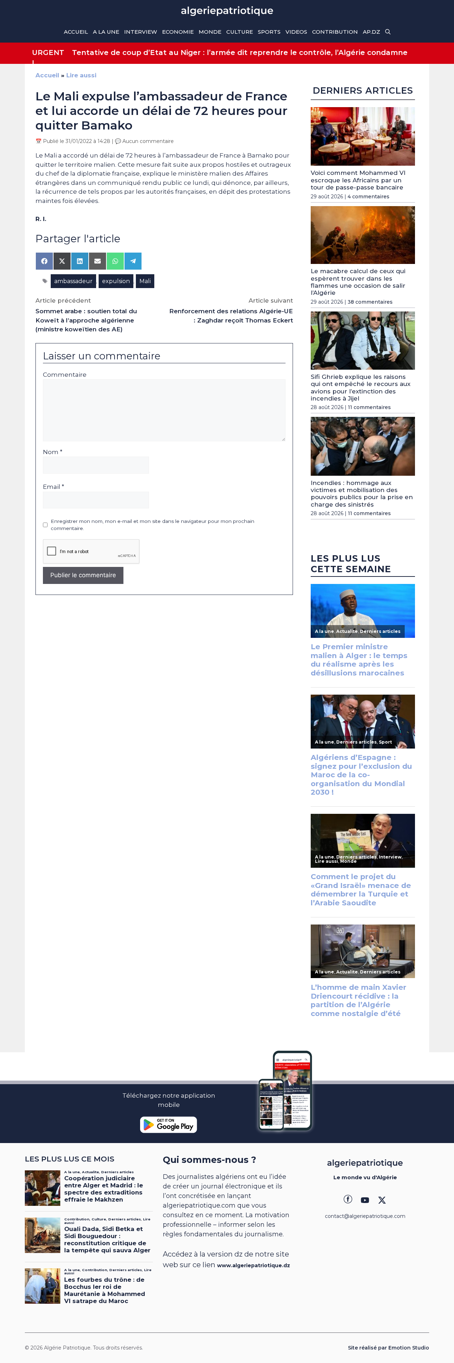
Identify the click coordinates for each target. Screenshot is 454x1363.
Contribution (335, 31)
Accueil (76, 31)
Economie (178, 31)
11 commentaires (369, 407)
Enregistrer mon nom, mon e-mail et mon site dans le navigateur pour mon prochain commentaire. (152, 524)
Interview (140, 31)
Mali (145, 281)
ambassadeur (73, 281)
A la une (106, 31)
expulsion (116, 281)
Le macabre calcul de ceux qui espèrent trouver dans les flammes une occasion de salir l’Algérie (358, 281)
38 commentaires (370, 302)
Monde (210, 31)
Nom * (52, 452)
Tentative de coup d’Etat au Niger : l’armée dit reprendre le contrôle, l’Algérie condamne (240, 52)
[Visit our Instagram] (365, 1200)
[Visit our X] (382, 1200)
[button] (388, 32)
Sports (269, 31)
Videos (296, 31)
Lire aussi (81, 75)
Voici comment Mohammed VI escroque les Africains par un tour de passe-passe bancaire (358, 180)
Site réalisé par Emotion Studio (388, 1348)
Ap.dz (371, 31)
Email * (53, 486)
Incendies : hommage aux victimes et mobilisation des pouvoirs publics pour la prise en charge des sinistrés (362, 493)
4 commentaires (368, 196)
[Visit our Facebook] (348, 1200)
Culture (239, 31)
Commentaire (65, 374)
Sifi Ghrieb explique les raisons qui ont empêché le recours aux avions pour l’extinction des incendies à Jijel (360, 387)
